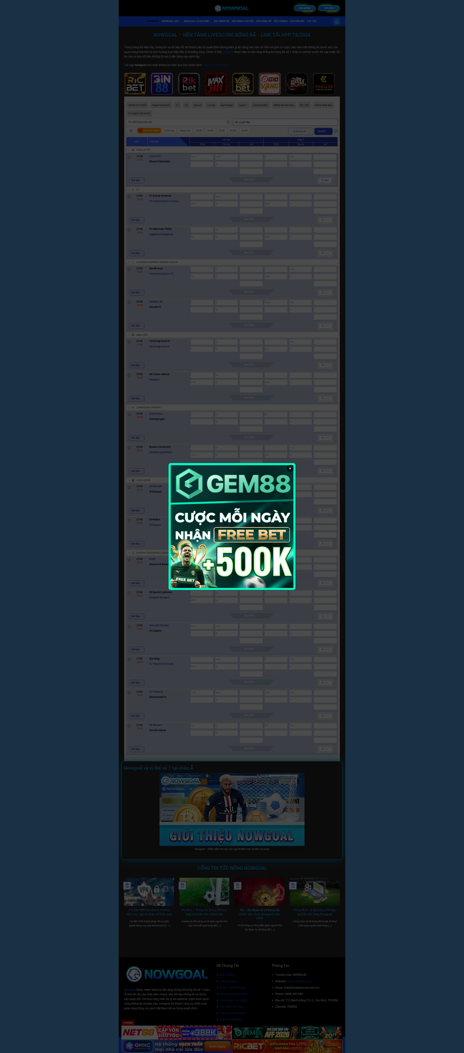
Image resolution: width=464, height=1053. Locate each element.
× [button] (290, 468)
